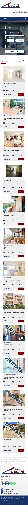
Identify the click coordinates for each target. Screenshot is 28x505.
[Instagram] (5, 483)
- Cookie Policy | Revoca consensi (8, 503)
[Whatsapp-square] (14, 483)
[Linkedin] (8, 483)
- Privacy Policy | (5, 500)
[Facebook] (2, 483)
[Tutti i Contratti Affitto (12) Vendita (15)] (14, 27)
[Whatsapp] (11, 483)
